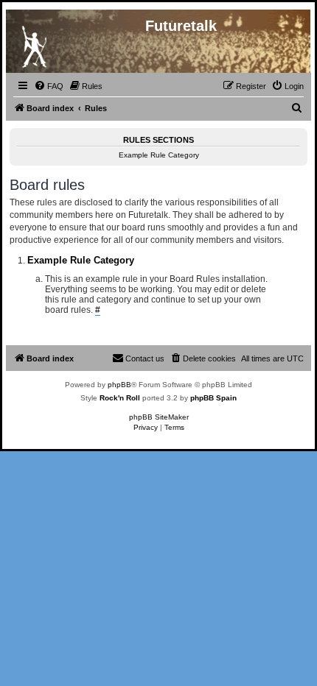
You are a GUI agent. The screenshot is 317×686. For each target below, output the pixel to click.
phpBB (119, 385)
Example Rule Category (159, 155)
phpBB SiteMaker (159, 417)
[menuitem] (48, 86)
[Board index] (34, 43)
